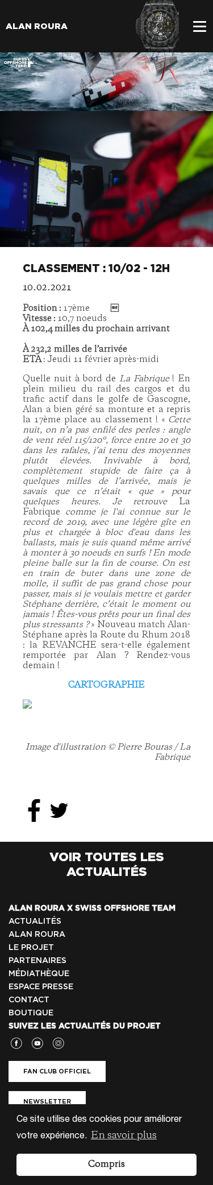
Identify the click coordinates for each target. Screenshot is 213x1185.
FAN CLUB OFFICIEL (57, 1071)
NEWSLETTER (47, 1101)
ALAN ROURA (37, 934)
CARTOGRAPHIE (106, 685)
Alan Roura (37, 26)
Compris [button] (106, 1164)
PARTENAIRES (37, 960)
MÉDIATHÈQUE (39, 973)
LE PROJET (31, 947)
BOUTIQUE (31, 1012)
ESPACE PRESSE (41, 986)
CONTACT (29, 999)
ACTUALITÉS (35, 920)
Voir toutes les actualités (106, 864)
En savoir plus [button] (124, 1135)
